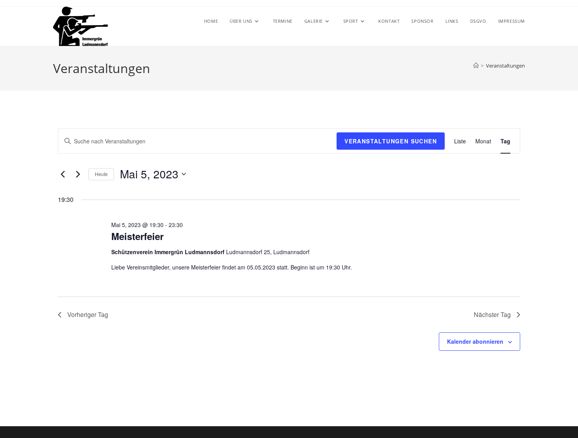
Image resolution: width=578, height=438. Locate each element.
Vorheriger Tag (87, 314)
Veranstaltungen (505, 65)
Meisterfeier (137, 236)
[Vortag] (62, 174)
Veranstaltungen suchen (390, 141)
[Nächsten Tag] (78, 174)
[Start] (476, 65)
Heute (101, 173)
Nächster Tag (492, 314)
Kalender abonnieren (475, 341)
